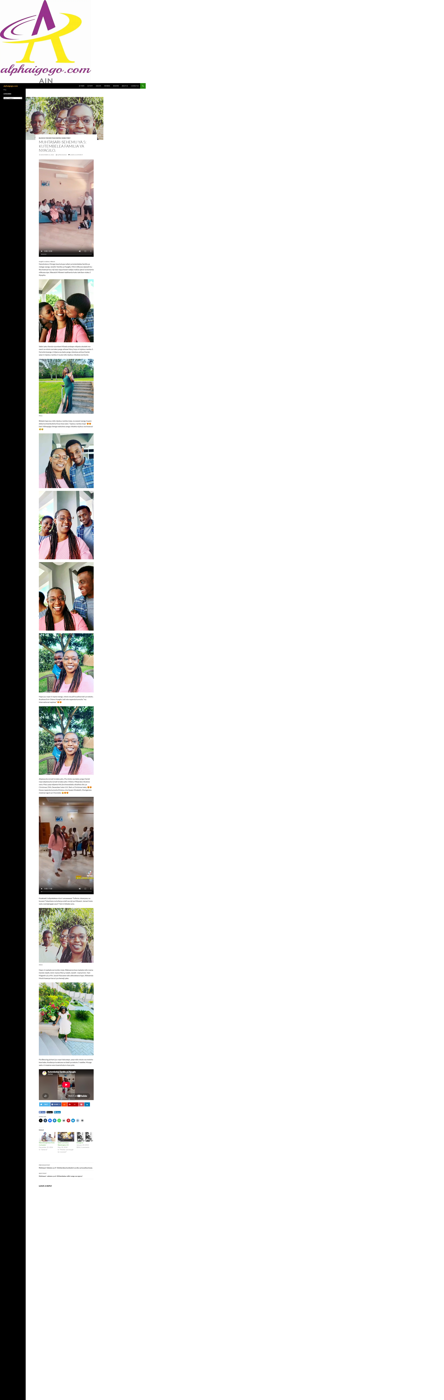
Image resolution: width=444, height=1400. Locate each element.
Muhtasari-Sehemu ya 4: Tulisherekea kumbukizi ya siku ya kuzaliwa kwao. (66, 1166)
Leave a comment (76, 155)
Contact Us (135, 86)
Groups (98, 86)
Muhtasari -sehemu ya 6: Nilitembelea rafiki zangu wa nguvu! (61, 1174)
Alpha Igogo (62, 155)
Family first (65, 138)
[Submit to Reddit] (64, 1104)
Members (107, 86)
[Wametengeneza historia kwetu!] (47, 1137)
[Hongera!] (85, 1137)
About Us (125, 86)
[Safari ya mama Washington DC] (66, 1137)
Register (116, 86)
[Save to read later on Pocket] (81, 1104)
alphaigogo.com (10, 86)
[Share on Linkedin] (87, 1104)
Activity (90, 86)
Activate (81, 86)
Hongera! (80, 1143)
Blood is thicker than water (50, 138)
